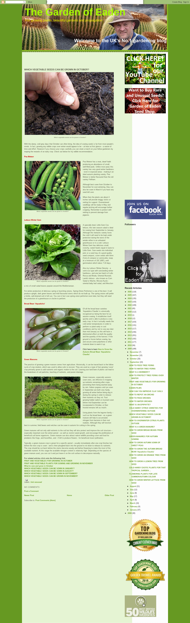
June (132, 493)
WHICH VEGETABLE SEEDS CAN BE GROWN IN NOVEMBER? (51, 476)
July (132, 490)
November (134, 355)
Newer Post (29, 495)
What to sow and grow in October (38, 466)
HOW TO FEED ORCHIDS (140, 398)
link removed (36, 482)
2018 (130, 318)
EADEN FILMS (135, 388)
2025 (130, 295)
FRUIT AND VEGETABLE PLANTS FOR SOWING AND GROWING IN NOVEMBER (58, 463)
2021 (130, 308)
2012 (130, 339)
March (133, 503)
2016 (130, 325)
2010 (130, 345)
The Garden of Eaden (75, 12)
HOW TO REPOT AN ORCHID (141, 395)
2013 (130, 335)
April (132, 500)
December (134, 352)
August (133, 486)
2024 (130, 298)
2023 (130, 302)
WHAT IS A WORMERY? (139, 372)
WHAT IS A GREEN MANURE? (142, 427)
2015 (130, 329)
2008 (130, 513)
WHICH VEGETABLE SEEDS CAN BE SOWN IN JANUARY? (49, 468)
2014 (130, 332)
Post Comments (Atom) (45, 500)
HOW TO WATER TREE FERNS (142, 369)
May (132, 496)
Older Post (109, 495)
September (135, 362)
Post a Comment (31, 491)
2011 (130, 342)
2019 (130, 315)
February (134, 506)
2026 (130, 292)
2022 (130, 305)
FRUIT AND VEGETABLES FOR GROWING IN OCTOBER (48, 461)
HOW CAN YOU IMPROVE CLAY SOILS (146, 391)
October (133, 359)
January (133, 510)
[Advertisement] (74, 60)
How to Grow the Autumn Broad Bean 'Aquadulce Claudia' (97, 351)
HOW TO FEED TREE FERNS (141, 365)
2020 (130, 312)
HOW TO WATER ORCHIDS (140, 401)
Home (69, 495)
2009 (130, 349)
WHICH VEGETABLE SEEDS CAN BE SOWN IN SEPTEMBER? (50, 473)
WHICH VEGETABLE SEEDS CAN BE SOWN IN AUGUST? (49, 471)
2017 (130, 322)
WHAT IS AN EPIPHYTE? (140, 405)
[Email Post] (69, 480)
